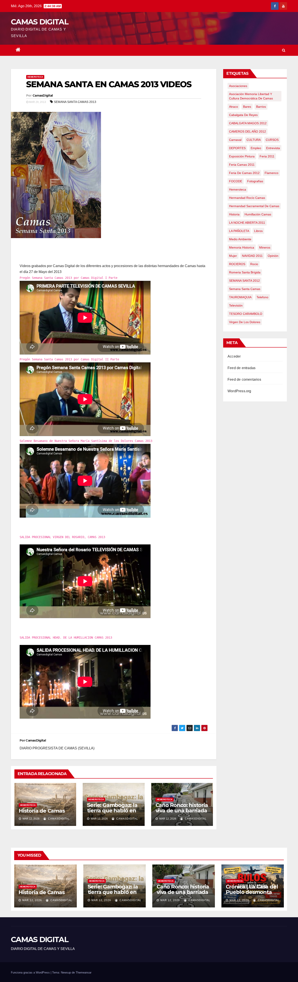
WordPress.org (239, 391)
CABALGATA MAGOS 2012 (248, 123)
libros (258, 231)
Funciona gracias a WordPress (31, 972)
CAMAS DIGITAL (39, 21)
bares (247, 106)
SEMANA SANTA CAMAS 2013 (75, 102)
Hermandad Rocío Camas (247, 197)
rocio (254, 264)
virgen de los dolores (244, 322)
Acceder (234, 356)
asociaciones (238, 86)
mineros (264, 247)
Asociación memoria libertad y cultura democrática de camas (251, 96)
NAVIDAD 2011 (252, 255)
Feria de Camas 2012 (244, 173)
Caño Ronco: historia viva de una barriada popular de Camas (182, 810)
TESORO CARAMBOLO (245, 313)
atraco (233, 106)
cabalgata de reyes (243, 115)
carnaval (235, 140)
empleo (256, 148)
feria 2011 (267, 156)
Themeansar (83, 972)
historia (234, 214)
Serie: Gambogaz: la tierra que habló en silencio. (112, 810)
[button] (283, 50)
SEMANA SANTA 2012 (244, 280)
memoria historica (241, 247)
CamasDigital (43, 95)
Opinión (273, 255)
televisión (236, 305)
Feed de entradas (241, 368)
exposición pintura (242, 156)
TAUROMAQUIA (240, 297)
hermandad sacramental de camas (254, 206)
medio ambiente (240, 239)
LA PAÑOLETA (239, 231)
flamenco (271, 173)
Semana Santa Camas (244, 289)
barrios (261, 106)
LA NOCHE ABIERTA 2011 (247, 222)
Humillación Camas (258, 214)
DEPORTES (237, 148)
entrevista (273, 148)
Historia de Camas (42, 811)
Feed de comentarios (244, 379)
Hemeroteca (35, 77)
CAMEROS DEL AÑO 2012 (247, 131)
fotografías (255, 181)
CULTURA (254, 140)
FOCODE (235, 181)
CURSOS (272, 140)
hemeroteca (237, 189)
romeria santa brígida (244, 272)
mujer (233, 255)
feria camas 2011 (242, 164)
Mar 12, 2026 (32, 900)
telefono (262, 297)
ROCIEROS (237, 264)
